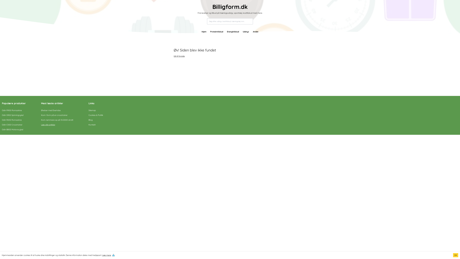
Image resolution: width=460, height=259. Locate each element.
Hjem (204, 31)
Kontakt (92, 125)
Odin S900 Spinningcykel (13, 115)
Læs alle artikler (48, 125)
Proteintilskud (216, 31)
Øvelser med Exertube (51, 110)
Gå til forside (179, 56)
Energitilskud (233, 31)
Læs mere (106, 255)
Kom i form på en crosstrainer (54, 115)
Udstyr (246, 31)
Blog (91, 120)
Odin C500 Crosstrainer (12, 125)
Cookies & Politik (96, 115)
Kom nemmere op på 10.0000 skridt (57, 120)
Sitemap (92, 110)
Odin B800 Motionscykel (12, 129)
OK (455, 255)
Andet (255, 31)
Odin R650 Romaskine (12, 120)
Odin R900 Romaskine (12, 110)
